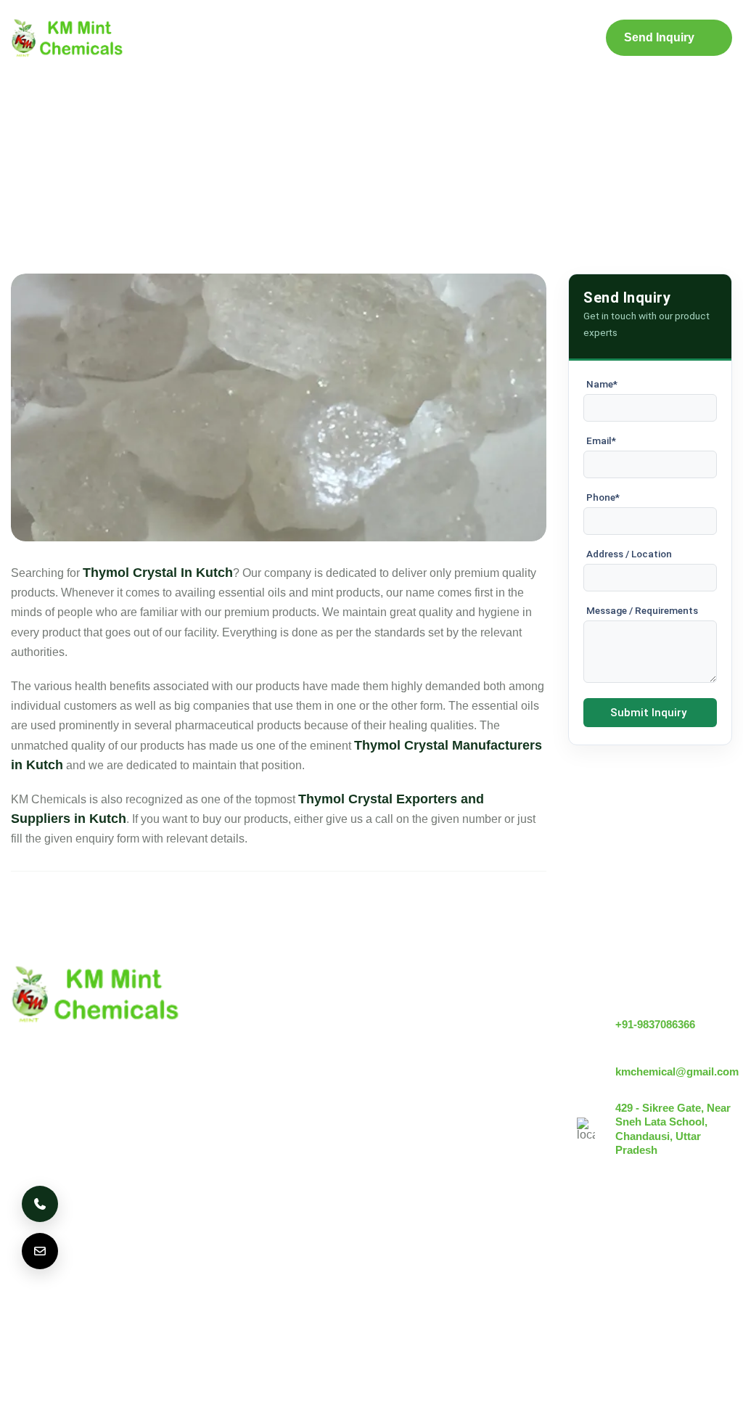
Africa (397, 1263)
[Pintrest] (639, 1268)
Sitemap (481, 38)
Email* (601, 440)
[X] (679, 1268)
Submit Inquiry (648, 712)
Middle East (276, 1263)
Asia (343, 1263)
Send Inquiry (659, 37)
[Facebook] (719, 1268)
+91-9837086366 (655, 1024)
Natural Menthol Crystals (445, 1039)
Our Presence (293, 1113)
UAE (209, 1263)
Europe (151, 1263)
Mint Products (329, 38)
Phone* (603, 497)
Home (168, 38)
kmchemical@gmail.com (677, 1071)
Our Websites (293, 1138)
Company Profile (244, 39)
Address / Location (629, 554)
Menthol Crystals (425, 1015)
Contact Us (555, 39)
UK (97, 1263)
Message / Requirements (642, 610)
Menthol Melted (421, 1106)
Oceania (41, 1305)
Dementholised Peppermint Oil (461, 1131)
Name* (601, 384)
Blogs (414, 38)
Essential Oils (417, 1155)
